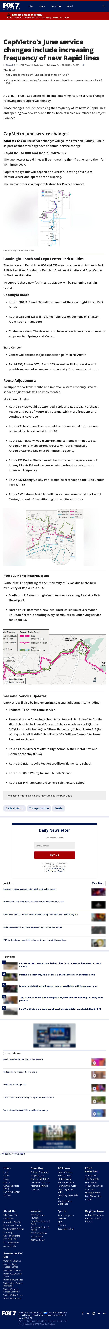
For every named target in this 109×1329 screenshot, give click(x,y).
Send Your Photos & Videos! (40, 1228)
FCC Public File (10, 1239)
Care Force (90, 1189)
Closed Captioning (11, 1235)
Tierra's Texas (64, 1175)
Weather (36, 1211)
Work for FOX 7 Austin (13, 1229)
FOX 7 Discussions (93, 1196)
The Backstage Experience (65, 1202)
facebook (83, 1313)
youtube (99, 1313)
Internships (8, 1232)
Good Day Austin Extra (66, 1190)
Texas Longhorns (66, 1215)
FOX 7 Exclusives (91, 1169)
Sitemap (7, 1195)
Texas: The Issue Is (94, 1185)
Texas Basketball (66, 1229)
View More (98, 883)
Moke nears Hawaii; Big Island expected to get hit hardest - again (32, 927)
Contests (35, 1189)
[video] (98, 1062)
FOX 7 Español (64, 1179)
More (69, 6)
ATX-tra (88, 1199)
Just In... (8, 883)
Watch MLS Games (12, 1298)
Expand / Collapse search (104, 6)
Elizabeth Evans (12, 65)
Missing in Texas (92, 1192)
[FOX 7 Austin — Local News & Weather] (12, 6)
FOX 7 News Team (12, 1225)
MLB (60, 1222)
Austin (58, 808)
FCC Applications (11, 1242)
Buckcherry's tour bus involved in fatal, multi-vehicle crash (29, 889)
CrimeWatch (90, 1175)
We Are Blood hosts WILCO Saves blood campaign (25, 1110)
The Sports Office (66, 1182)
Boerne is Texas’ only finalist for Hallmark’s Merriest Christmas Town (57, 974)
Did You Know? (38, 1240)
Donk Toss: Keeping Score (15, 1084)
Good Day (37, 1168)
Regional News (94, 1211)
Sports (62, 1211)
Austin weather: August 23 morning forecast (23, 1059)
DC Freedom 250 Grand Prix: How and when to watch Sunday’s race (33, 901)
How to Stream (65, 1172)
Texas (6, 1179)
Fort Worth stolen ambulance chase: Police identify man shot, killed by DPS (60, 1009)
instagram (93, 1313)
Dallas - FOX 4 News (94, 1215)
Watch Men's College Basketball (13, 1284)
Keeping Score (37, 1175)
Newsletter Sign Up (12, 1222)
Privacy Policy (57, 868)
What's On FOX (10, 1215)
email (104, 1313)
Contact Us (8, 1218)
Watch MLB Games (12, 1270)
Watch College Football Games (10, 1265)
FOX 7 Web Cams (39, 1233)
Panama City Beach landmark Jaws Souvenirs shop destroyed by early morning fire (40, 914)
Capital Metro (39, 65)
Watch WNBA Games (13, 1295)
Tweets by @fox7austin (12, 1153)
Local (5, 1172)
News (7, 1168)
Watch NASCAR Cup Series (12, 1275)
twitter (88, 1313)
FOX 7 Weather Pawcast (38, 1216)
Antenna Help (9, 1246)
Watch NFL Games (12, 1260)
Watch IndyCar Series (13, 1279)
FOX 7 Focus (91, 1182)
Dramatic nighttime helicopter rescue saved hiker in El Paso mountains (58, 986)
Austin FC (62, 1218)
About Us (9, 1211)
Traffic (6, 1175)
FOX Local (64, 1168)
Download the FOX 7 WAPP (40, 1222)
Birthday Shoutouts (39, 1172)
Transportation (39, 808)
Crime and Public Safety (11, 1187)
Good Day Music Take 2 (68, 1196)
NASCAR (62, 1225)
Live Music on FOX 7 (40, 1182)
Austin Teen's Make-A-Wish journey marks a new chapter (28, 1097)
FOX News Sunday (11, 1191)
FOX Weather (37, 1236)
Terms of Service (56, 871)
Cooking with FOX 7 (40, 1179)
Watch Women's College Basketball (11, 1290)
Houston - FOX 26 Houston (93, 1220)
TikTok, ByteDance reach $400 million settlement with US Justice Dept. (34, 940)
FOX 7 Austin (26, 65)
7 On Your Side (92, 1179)
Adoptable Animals (39, 1185)
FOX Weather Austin (67, 1185)
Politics (6, 1182)
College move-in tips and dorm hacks (20, 1072)
